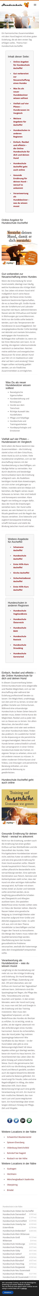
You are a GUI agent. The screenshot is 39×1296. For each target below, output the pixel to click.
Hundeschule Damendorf (19, 1214)
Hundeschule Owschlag (19, 1264)
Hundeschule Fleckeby (19, 1247)
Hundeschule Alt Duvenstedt (19, 1277)
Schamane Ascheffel (18, 549)
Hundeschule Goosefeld (19, 1257)
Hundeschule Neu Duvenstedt (19, 1270)
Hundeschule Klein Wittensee (19, 1234)
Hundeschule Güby (19, 1250)
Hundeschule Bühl (19, 629)
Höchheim (11, 1174)
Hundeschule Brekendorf (19, 1230)
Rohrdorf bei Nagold (16, 1153)
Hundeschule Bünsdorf (19, 1260)
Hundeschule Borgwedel (19, 1267)
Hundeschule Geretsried (19, 655)
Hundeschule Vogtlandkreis (20, 612)
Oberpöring (12, 1184)
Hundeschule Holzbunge (19, 1244)
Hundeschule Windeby (19, 1273)
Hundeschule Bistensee (19, 1217)
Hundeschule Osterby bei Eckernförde (19, 1226)
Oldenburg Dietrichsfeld (18, 1147)
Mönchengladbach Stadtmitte (20, 1179)
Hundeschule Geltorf (19, 1254)
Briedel (10, 1190)
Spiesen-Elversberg (15, 1142)
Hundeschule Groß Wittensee (19, 1239)
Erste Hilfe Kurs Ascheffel (21, 566)
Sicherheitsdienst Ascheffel (22, 580)
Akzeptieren (7, 1292)
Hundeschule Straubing (19, 646)
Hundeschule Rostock (19, 638)
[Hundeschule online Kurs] (15, 4)
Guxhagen (11, 1168)
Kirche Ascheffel (21, 572)
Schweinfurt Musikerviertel (19, 1137)
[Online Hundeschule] (19, 247)
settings (24, 1288)
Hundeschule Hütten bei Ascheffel (19, 1211)
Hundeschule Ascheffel (19, 557)
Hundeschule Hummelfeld (19, 1221)
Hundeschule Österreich (19, 621)
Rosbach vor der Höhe (17, 1158)
